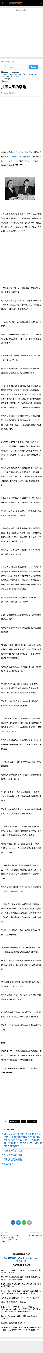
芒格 (8, 157)
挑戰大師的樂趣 (13, 86)
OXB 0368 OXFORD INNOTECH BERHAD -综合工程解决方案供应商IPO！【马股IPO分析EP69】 (21, 1328)
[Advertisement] (21, 35)
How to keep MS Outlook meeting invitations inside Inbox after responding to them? (21, 1292)
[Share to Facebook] (13, 1222)
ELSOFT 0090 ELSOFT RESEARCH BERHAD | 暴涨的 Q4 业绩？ (21, 1271)
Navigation (22, 10)
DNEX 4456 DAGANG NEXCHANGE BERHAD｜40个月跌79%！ (21, 1285)
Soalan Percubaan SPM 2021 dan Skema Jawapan (19, 1317)
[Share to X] (18, 1222)
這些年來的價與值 (13, 1150)
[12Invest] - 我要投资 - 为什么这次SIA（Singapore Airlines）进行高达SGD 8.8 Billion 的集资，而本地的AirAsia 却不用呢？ (21, 1309)
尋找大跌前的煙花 (13, 1159)
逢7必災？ (9, 1164)
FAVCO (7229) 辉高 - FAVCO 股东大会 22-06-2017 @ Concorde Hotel (9, 1239)
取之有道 (31, 1121)
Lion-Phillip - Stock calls (10, 76)
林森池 (26, 157)
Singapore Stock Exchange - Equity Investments (19, 74)
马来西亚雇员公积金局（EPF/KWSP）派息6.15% (21, 1259)
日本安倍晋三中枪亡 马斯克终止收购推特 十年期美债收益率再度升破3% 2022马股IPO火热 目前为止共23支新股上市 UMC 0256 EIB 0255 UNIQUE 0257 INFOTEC (23, 1140)
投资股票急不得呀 (35, 1236)
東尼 (14, 157)
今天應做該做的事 (13, 1155)
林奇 (19, 157)
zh (23, 1121)
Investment (14, 1121)
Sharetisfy (15, 3)
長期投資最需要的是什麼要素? (13, 1302)
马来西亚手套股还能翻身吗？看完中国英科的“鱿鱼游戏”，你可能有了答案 (20, 1278)
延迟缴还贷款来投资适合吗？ (13, 1323)
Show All (5, 81)
